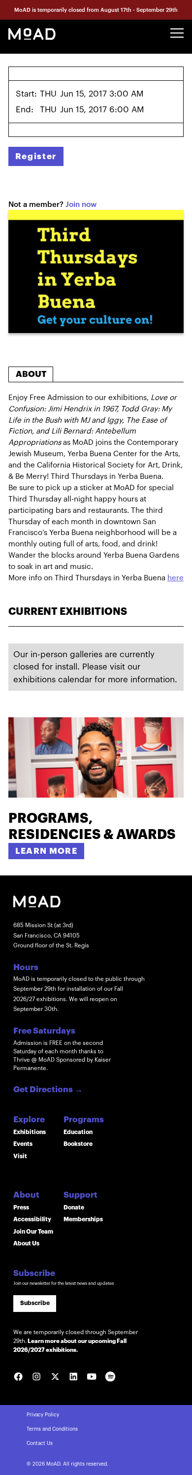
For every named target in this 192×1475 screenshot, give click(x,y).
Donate (74, 1207)
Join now (80, 204)
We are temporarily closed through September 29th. (75, 1341)
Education (78, 1132)
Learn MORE (46, 851)
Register (36, 156)
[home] (32, 33)
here (175, 578)
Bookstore (78, 1144)
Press (21, 1207)
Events (22, 1144)
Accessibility (32, 1219)
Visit (20, 1156)
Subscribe (35, 1303)
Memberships (83, 1219)
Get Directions (48, 1090)
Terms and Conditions (52, 1429)
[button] (177, 33)
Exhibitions (29, 1132)
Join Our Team (33, 1232)
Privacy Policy (43, 1414)
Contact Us (40, 1443)
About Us (26, 1243)
